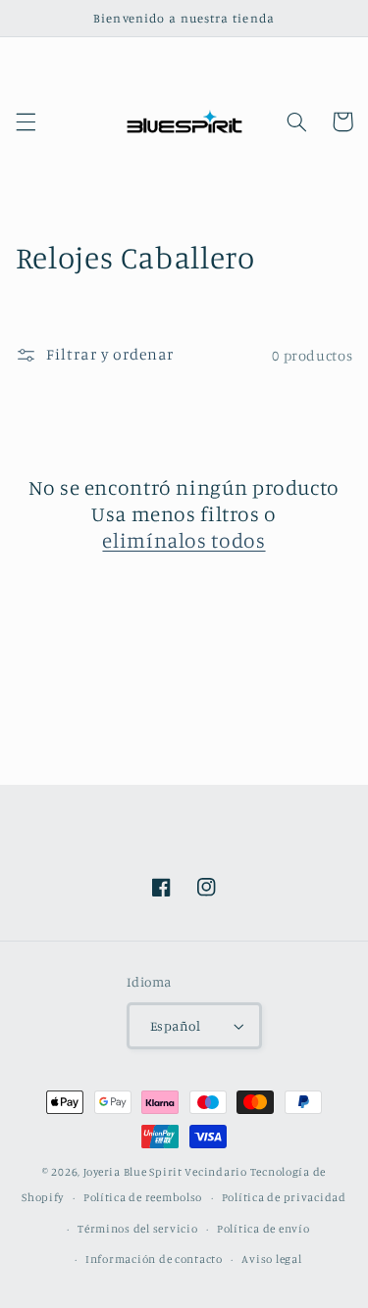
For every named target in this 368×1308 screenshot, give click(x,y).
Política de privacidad (284, 1197)
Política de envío (263, 1228)
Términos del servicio (137, 1228)
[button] (25, 121)
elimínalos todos (183, 540)
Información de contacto (154, 1259)
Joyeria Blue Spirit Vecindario (165, 1172)
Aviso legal (271, 1259)
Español (175, 1026)
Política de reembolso (142, 1197)
